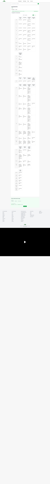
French (3, 219)
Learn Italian (22, 220)
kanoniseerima (14, 204)
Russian (12, 219)
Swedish (13, 218)
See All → (4, 221)
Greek (3, 212)
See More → (22, 221)
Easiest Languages (23, 217)
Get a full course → (36, 11)
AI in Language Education (23, 212)
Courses (31, 1)
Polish (12, 220)
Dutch (3, 217)
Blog (28, 1)
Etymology (24, 1)
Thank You (22, 219)
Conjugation (20, 1)
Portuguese (4, 218)
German (3, 220)
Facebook (41, 212)
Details (16, 9)
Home (30, 212)
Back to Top (25, 206)
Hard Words (22, 218)
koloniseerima (20, 204)
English (12, 212)
